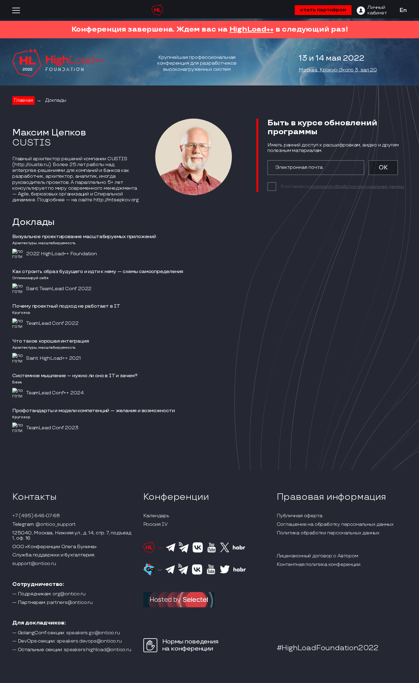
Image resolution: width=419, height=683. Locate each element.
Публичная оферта (299, 516)
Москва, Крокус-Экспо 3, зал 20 (338, 70)
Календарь (156, 516)
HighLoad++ (251, 29)
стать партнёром (323, 10)
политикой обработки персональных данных (356, 186)
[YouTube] (211, 551)
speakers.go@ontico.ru (93, 633)
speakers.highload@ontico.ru (97, 650)
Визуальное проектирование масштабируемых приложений (84, 237)
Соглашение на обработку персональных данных (335, 524)
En (403, 10)
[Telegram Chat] (170, 551)
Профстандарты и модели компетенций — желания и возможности (93, 411)
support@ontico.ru (34, 564)
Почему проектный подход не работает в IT (66, 306)
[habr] (239, 549)
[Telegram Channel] (184, 552)
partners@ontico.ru (69, 602)
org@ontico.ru (68, 594)
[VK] (198, 551)
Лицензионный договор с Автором (317, 556)
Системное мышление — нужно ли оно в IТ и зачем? (75, 376)
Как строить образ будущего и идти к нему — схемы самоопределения (97, 272)
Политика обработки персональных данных (328, 533)
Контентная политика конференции (318, 564)
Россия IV (155, 524)
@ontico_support (56, 524)
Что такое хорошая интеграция (50, 341)
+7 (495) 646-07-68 (36, 516)
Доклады (55, 100)
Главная (23, 100)
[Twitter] (224, 551)
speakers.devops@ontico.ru (89, 641)
